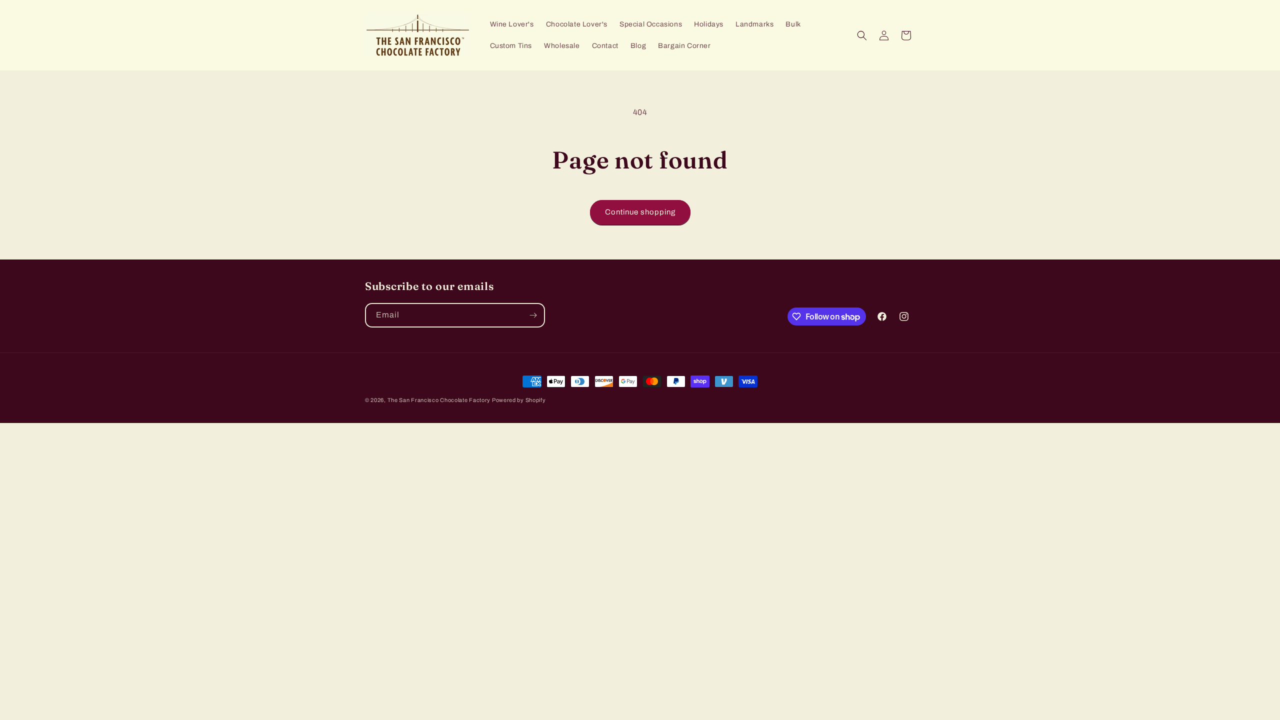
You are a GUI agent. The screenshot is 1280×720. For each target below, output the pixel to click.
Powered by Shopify (519, 400)
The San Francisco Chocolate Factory (440, 400)
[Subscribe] (533, 315)
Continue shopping (640, 212)
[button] (862, 35)
